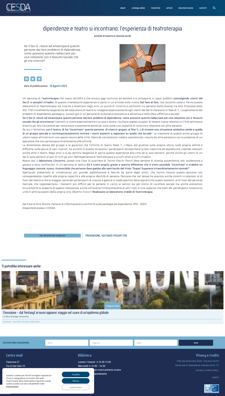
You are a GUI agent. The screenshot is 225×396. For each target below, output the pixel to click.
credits (215, 377)
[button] (214, 7)
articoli (169, 8)
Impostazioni (76, 387)
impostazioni (12, 386)
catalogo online (138, 8)
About (123, 8)
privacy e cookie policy (207, 370)
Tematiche (155, 8)
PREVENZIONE (93, 235)
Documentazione (185, 8)
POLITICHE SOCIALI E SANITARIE (26, 321)
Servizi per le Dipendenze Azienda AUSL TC (197, 365)
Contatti (203, 8)
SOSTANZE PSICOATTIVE (114, 235)
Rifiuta (75, 381)
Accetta (75, 374)
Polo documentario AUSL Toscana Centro (198, 361)
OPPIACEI (7, 321)
